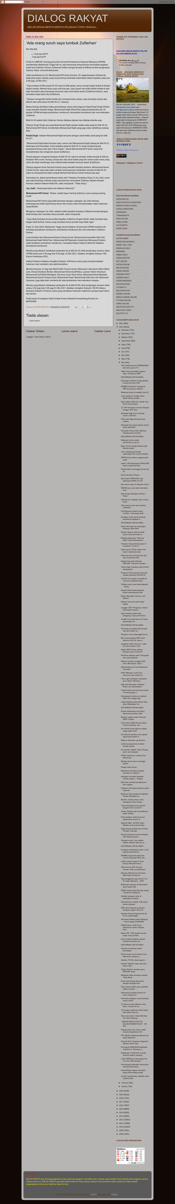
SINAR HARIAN (122, 271)
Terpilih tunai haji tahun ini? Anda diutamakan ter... (134, 620)
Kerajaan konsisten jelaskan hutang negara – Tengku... (132, 777)
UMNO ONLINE (122, 304)
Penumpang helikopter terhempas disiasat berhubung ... (134, 1065)
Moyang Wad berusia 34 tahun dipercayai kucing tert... (133, 874)
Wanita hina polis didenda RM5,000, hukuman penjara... (134, 562)
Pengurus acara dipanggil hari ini (134, 634)
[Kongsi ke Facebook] (87, 307)
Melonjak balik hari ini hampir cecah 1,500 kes (133, 414)
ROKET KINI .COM (124, 245)
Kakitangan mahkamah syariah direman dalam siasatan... (133, 1054)
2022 (121, 323)
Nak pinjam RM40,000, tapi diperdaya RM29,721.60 (132, 479)
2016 (121, 1105)
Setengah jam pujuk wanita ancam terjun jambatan (135, 426)
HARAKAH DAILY (123, 274)
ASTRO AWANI (122, 238)
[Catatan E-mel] (76, 307)
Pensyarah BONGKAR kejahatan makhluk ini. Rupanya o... (134, 1048)
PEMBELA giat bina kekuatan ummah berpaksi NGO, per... (133, 857)
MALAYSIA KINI (122, 268)
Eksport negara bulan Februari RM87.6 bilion (133, 718)
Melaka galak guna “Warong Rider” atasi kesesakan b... (133, 539)
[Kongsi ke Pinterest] (90, 307)
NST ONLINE (121, 261)
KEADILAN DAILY (123, 248)
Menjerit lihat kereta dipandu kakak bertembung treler (132, 591)
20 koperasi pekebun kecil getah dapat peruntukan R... (134, 735)
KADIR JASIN (121, 228)
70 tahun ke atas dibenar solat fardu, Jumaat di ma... (133, 1005)
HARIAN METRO (123, 258)
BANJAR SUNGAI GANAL (126, 206)
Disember (125, 330)
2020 (121, 1091)
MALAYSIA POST (123, 291)
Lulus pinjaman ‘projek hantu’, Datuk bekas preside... (133, 397)
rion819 (93, 1194)
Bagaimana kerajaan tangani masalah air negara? (132, 772)
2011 (121, 1123)
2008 (121, 1134)
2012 (121, 1120)
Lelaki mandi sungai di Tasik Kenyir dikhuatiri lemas (132, 862)
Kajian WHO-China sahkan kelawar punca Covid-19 (132, 651)
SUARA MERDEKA (123, 281)
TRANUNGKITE (122, 215)
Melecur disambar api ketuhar (133, 740)
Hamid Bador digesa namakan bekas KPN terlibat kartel (133, 1071)
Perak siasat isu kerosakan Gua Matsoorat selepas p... (134, 955)
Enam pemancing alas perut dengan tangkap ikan (132, 982)
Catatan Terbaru (35, 331)
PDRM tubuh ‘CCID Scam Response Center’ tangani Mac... (132, 927)
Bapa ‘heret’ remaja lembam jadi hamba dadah (134, 447)
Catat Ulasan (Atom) (42, 337)
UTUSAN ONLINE (123, 300)
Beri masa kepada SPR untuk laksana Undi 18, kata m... (133, 639)
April (123, 359)
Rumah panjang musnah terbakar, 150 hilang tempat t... (135, 835)
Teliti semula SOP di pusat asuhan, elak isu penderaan (133, 868)
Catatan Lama (102, 331)
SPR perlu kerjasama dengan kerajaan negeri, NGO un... (133, 909)
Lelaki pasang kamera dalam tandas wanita (132, 745)
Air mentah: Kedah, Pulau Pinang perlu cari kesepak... (134, 751)
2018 (121, 1098)
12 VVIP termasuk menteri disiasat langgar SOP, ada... (135, 409)
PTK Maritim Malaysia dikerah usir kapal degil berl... (135, 1036)
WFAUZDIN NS (122, 199)
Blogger (114, 1194)
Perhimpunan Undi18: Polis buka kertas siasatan (134, 903)
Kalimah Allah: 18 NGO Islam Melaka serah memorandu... (133, 824)
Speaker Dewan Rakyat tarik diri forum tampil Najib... (134, 915)
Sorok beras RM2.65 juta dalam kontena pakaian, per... (134, 724)
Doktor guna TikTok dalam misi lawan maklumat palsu (133, 550)
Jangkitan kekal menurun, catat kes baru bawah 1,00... (133, 645)
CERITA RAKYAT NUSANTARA (128, 202)
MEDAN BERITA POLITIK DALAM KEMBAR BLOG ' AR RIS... (134, 1024)
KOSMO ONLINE (123, 294)
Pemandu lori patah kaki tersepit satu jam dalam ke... (134, 630)
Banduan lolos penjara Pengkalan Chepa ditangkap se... (134, 795)
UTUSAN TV (121, 287)
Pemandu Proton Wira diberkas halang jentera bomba (133, 432)
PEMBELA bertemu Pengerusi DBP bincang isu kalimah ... (133, 387)
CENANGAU (121, 212)
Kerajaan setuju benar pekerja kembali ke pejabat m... (133, 518)
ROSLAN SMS (122, 219)
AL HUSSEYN (121, 225)
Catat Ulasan (34, 321)
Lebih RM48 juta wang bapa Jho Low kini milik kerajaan (134, 1060)
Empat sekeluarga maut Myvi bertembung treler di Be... (133, 712)
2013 (121, 1116)
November (125, 334)
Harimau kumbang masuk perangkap (131, 949)
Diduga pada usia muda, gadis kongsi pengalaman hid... (133, 1031)
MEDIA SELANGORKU (125, 242)
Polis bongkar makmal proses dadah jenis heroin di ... (133, 818)
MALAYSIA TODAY (123, 310)
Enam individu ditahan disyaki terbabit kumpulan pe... (133, 940)
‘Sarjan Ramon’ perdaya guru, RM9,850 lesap (133, 970)
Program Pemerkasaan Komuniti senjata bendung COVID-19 (134, 574)
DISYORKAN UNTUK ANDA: (132, 436)
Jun (123, 352)
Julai (123, 348)
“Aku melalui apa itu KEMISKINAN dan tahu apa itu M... (134, 366)
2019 (121, 1095)
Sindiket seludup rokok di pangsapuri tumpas (131, 897)
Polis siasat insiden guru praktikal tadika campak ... (134, 988)
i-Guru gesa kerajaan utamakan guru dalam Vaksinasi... (134, 680)
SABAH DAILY (122, 255)
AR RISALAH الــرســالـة (129, 61)
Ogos (123, 344)
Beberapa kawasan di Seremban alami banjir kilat (134, 885)
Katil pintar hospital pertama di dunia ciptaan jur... (133, 994)
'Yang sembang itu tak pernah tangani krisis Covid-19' (133, 807)
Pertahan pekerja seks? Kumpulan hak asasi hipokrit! (135, 656)
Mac (123, 362)
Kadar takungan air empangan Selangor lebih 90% (133, 527)
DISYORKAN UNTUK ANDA (132, 377)
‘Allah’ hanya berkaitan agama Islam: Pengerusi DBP (133, 372)
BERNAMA (120, 251)
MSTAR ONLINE (123, 264)
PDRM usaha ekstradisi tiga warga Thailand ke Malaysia (135, 891)
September (126, 341)
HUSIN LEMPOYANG (124, 209)
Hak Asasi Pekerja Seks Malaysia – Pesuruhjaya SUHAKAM (134, 920)
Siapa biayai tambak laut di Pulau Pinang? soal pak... (134, 830)
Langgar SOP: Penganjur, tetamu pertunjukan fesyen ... (134, 609)
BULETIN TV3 (122, 313)
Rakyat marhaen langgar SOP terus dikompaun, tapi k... (133, 662)
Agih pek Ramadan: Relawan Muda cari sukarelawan (133, 685)
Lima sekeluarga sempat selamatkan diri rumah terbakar (134, 453)
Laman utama (69, 331)
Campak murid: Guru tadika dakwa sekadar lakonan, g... (133, 841)
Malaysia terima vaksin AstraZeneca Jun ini (130, 441)
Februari (125, 1083)
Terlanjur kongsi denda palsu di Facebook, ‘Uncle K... (133, 545)
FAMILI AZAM (121, 222)
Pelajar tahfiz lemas (129, 767)
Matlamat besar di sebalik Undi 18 (134, 392)
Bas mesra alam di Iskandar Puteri (135, 484)
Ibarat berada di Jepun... (131, 475)
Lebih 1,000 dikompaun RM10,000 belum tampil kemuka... (135, 464)
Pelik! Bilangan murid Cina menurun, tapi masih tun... (132, 674)
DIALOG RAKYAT (67, 18)
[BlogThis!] (83, 307)
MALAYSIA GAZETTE (125, 307)
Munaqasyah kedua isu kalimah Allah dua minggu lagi (134, 697)
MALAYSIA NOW (123, 284)
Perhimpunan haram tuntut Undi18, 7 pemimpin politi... (133, 512)
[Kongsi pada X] (85, 307)
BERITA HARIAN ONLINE (126, 297)
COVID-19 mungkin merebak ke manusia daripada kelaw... (134, 580)
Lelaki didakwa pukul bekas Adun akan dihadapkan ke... (134, 703)
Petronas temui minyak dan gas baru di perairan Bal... (134, 556)
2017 (121, 1102)
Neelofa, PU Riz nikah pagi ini (133, 960)
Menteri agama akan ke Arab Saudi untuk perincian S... (132, 533)
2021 (121, 327)
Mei (123, 355)
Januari (124, 1086)
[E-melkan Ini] (80, 307)
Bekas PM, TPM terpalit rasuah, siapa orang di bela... (134, 934)
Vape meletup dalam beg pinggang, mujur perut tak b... (134, 614)
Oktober (124, 337)
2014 (121, 1112)
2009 (121, 1130)
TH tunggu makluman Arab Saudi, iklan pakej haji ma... (134, 1011)
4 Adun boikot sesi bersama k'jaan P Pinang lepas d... (135, 691)
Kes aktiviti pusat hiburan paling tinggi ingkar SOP (134, 730)
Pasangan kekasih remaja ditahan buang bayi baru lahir (134, 382)
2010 (121, 1127)
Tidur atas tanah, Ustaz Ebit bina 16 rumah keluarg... (134, 1017)
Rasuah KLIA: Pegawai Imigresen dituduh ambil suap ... (134, 1042)
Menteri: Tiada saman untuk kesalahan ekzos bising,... (132, 801)
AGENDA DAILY (122, 277)
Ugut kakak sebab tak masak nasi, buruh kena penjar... (135, 403)
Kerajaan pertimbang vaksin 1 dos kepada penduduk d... (135, 851)
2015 (121, 1109)
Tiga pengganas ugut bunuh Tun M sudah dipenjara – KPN (134, 880)
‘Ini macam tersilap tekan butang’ (132, 63)
